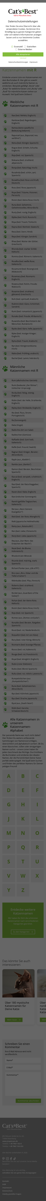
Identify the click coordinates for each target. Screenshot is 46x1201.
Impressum (33, 62)
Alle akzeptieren (23, 54)
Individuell (23, 58)
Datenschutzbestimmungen (18, 62)
